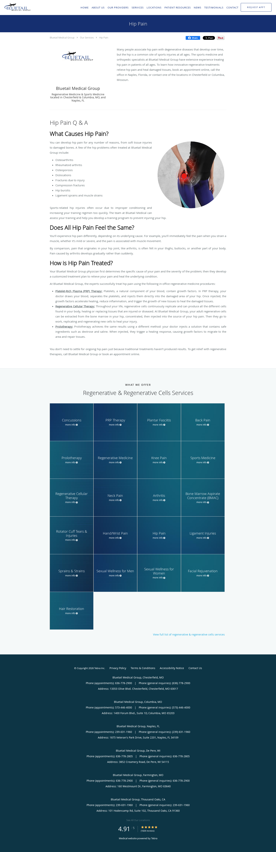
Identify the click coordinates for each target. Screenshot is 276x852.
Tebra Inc (99, 668)
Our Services (87, 37)
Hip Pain (103, 37)
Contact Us (195, 668)
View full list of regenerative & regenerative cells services (189, 634)
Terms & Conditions (143, 668)
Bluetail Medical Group (62, 37)
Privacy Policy (117, 668)
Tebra (154, 838)
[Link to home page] (17, 7)
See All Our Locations (138, 820)
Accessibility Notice (172, 668)
